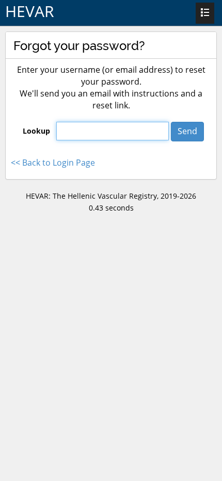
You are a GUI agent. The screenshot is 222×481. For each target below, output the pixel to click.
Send (187, 131)
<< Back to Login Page (53, 162)
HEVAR (29, 11)
